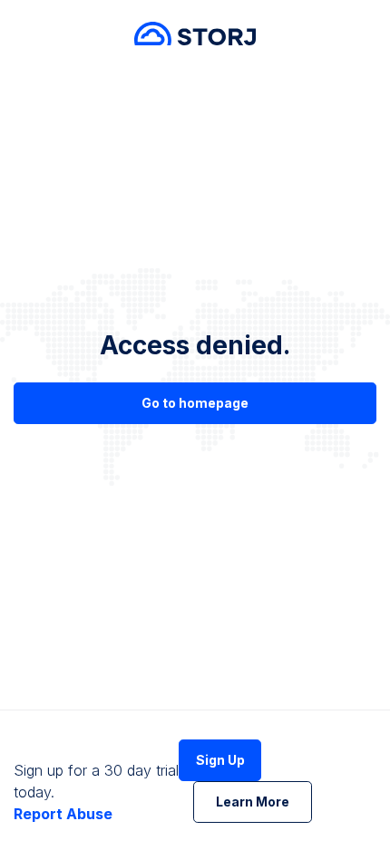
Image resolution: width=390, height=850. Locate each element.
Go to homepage (195, 403)
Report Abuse (63, 814)
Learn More (252, 801)
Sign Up (220, 760)
